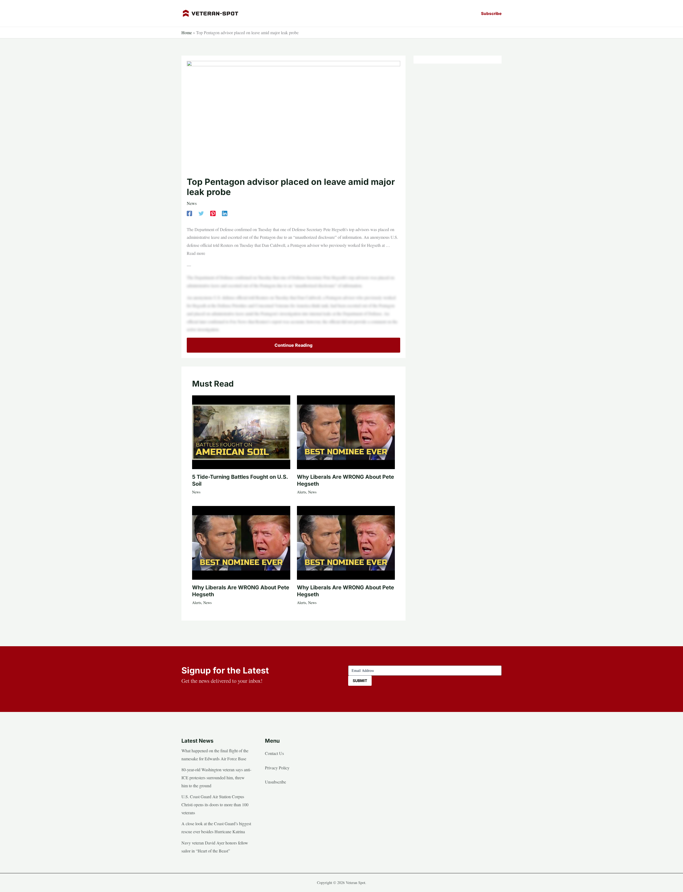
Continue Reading (293, 345)
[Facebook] (189, 213)
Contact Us (274, 753)
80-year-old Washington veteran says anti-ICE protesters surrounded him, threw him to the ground (216, 777)
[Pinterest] (213, 213)
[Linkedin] (224, 213)
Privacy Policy (277, 767)
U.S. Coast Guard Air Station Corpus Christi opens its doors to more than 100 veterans (214, 804)
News (192, 203)
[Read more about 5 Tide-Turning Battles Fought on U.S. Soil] (241, 431)
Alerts (301, 491)
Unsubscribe (275, 782)
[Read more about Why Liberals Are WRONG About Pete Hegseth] (346, 431)
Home (186, 32)
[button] (491, 13)
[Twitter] (201, 213)
